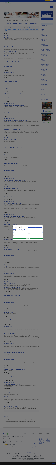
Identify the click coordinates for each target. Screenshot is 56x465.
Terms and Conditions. (24, 235)
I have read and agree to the (20, 235)
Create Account (28, 238)
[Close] (42, 225)
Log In (35, 227)
